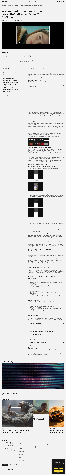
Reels (59, 238)
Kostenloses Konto (13, 464)
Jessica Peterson (5, 20)
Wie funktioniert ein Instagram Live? (35, 323)
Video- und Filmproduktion (27, 1)
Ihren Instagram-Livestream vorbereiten (10, 76)
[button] (7, 1)
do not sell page (58, 466)
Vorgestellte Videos (35, 447)
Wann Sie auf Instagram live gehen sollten (10, 82)
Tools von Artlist (21, 460)
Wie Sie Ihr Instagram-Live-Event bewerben (10, 80)
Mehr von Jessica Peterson (33, 357)
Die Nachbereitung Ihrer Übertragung (9, 87)
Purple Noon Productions (40, 350)
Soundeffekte (21, 445)
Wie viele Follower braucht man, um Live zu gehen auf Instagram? (41, 331)
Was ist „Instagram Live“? (7, 70)
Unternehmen (42, 1)
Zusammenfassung (6, 91)
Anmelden (5, 464)
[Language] (55, 1)
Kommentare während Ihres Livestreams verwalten (10, 85)
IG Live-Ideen (5, 74)
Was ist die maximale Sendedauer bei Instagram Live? (38, 339)
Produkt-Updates (52, 428)
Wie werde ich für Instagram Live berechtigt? (37, 328)
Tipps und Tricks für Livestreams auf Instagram (11, 89)
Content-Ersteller (36, 1)
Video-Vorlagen (21, 451)
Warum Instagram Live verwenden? (9, 72)
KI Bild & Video (4, 428)
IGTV (63, 238)
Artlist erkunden (60, 1)
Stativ (44, 153)
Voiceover (20, 446)
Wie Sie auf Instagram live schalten (9, 78)
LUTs (20, 459)
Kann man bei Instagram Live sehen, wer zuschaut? (38, 326)
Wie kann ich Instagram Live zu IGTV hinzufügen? (38, 342)
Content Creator (44, 68)
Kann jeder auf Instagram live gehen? (35, 334)
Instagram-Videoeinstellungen (35, 161)
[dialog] (58, 466)
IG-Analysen (32, 251)
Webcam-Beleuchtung (39, 157)
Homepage (4, 5)
